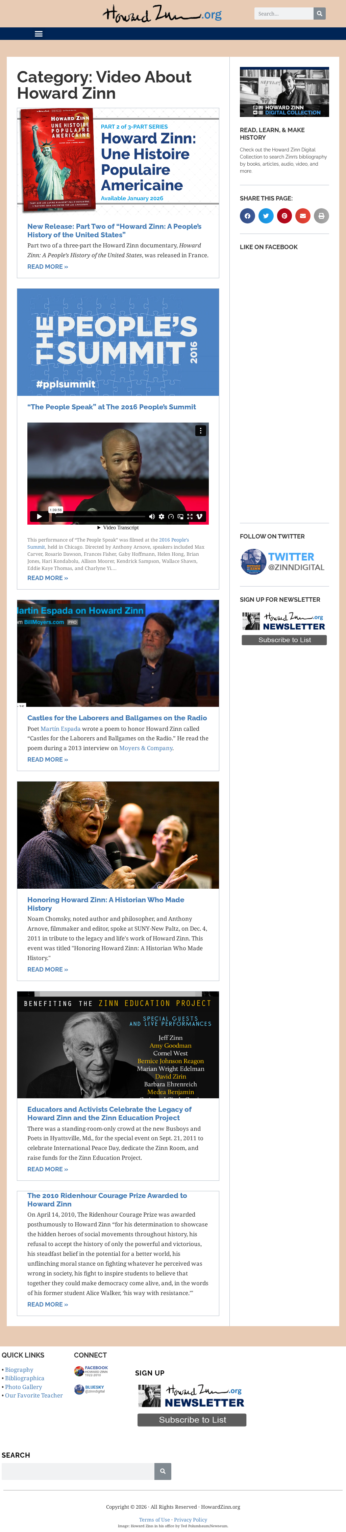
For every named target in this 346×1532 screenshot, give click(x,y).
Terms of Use (154, 1519)
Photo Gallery (23, 1387)
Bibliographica (25, 1378)
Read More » (47, 266)
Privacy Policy (190, 1519)
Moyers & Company (145, 748)
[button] (38, 33)
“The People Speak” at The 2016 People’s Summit (111, 407)
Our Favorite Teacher (34, 1395)
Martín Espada (61, 729)
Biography (19, 1369)
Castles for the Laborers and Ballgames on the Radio (117, 718)
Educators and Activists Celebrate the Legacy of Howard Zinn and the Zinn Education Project (109, 1113)
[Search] (320, 13)
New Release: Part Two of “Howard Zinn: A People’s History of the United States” (114, 230)
